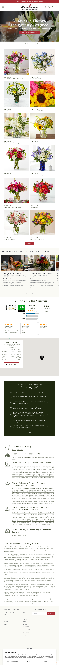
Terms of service (25, 642)
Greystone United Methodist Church (38, 517)
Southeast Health (47, 457)
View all (29, 243)
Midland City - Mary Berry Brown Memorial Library (31, 498)
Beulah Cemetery (46, 466)
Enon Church (47, 514)
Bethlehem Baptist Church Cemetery (31, 466)
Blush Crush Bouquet (9, 239)
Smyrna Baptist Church (41, 522)
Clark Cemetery (28, 467)
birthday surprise (10, 595)
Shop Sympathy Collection (29, 32)
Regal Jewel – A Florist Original (12, 207)
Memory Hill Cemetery (48, 472)
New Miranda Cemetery (31, 475)
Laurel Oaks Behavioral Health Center (32, 457)
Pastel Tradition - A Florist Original (13, 78)
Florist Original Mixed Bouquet (38, 111)
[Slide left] (26, 293)
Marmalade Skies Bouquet (37, 239)
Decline (45, 661)
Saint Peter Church (28, 522)
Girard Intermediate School (23, 493)
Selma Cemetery (42, 477)
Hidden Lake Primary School (46, 495)
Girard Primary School (38, 493)
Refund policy (26, 632)
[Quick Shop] (45, 7)
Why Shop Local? (25, 620)
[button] (3, 7)
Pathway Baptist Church (24, 521)
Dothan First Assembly (37, 514)
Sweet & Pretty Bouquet (10, 175)
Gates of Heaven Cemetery (29, 471)
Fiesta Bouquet (34, 207)
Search (15, 612)
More (29, 432)
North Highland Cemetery (46, 475)
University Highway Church (32, 524)
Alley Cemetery (16, 466)
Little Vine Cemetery (35, 472)
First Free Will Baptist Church (34, 516)
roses (46, 593)
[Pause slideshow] (37, 43)
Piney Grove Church (38, 521)
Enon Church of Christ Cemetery (27, 469)
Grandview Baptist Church (19, 517)
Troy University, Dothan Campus (33, 501)
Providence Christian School (32, 500)
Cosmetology (32, 490)
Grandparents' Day (7, 613)
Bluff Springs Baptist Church (46, 512)
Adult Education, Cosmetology (20, 488)
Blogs (14, 616)
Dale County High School (43, 490)
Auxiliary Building (17, 512)
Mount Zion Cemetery (48, 474)
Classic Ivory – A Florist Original (12, 143)
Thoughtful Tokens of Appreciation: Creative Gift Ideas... (14, 275)
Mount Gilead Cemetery (18, 474)
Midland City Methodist (23, 519)
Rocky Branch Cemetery (18, 477)
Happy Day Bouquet (9, 111)
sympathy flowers (13, 571)
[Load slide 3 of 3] (30, 43)
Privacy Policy (49, 657)
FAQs (24, 612)
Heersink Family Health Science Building (27, 495)
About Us (6, 624)
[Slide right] (32, 293)
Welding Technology (32, 503)
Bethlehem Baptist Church (29, 512)
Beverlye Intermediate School (20, 490)
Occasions (6, 618)
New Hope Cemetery (18, 475)
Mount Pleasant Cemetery (33, 474)
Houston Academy (34, 496)
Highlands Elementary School (20, 496)
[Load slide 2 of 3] (28, 43)
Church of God (26, 514)
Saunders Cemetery (31, 477)
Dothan (14, 450)
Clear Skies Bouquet (35, 78)
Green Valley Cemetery (43, 471)
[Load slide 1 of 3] (25, 43)
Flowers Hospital (16, 457)
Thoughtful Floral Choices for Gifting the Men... (41, 275)
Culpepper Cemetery (40, 467)
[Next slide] (33, 43)
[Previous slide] (22, 43)
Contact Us (25, 616)
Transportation (20, 501)
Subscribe (51, 613)
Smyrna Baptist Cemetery (25, 479)
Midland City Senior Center (19, 535)
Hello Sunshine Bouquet (36, 143)
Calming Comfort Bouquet (37, 175)
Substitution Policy (26, 636)
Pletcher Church (49, 521)
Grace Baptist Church (48, 516)
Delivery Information (26, 625)
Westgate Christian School (45, 503)
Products (6, 621)
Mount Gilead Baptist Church (39, 519)
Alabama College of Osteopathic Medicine (42, 488)
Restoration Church (17, 522)
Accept (29, 661)
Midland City (20, 450)
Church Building (16, 514)
